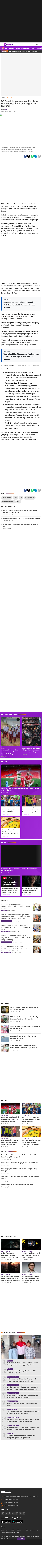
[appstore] (6, 1523)
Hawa (3, 109)
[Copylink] (39, 156)
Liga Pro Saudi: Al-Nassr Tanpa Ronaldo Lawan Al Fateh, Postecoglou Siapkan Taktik (31, 811)
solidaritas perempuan (9, 502)
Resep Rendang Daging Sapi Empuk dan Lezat (17, 1185)
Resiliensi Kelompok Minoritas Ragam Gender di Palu (21, 518)
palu (21, 498)
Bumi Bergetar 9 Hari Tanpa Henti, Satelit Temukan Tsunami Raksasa (19, 870)
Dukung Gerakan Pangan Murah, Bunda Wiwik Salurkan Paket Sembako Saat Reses (23, 1421)
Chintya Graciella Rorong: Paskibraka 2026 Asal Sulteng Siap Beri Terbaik (21, 1372)
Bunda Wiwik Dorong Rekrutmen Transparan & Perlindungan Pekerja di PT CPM (15, 927)
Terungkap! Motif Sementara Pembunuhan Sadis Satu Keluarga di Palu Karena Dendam (21, 357)
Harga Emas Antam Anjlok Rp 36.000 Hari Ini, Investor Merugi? (24, 1008)
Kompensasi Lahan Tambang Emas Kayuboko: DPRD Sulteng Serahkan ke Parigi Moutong (16, 938)
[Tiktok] (23, 1513)
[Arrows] (2, 730)
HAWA (3, 97)
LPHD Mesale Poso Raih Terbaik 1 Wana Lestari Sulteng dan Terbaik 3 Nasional (23, 1412)
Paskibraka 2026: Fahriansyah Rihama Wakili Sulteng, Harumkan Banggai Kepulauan (22, 1364)
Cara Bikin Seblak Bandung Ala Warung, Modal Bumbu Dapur (20, 1178)
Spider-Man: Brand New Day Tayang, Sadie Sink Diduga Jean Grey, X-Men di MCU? (22, 1380)
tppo (18, 502)
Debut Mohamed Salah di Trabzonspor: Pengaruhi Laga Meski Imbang (20, 789)
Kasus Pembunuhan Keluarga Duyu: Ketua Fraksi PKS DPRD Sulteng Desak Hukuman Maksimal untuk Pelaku (16, 917)
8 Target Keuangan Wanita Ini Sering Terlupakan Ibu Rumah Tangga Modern (23, 1047)
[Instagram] (16, 1513)
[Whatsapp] (9, 1513)
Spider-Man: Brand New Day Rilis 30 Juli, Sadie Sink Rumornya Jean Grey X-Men (23, 1396)
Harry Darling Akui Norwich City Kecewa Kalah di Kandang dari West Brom (10, 832)
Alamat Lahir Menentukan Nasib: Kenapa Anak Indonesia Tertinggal (9, 752)
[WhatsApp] (32, 156)
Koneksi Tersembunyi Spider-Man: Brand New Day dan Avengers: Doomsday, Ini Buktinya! (23, 1388)
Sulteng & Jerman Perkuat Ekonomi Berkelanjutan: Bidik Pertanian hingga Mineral (19, 305)
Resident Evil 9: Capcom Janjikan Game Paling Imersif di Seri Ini (30, 890)
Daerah (9, 97)
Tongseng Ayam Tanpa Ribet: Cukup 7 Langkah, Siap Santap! (19, 1170)
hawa (15, 498)
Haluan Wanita (6, 498)
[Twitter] (28, 156)
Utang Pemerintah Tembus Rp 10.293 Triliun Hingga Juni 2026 (25, 1028)
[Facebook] (25, 156)
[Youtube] (20, 1513)
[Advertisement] (21, 21)
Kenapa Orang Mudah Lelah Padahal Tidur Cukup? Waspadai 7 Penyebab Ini (21, 1437)
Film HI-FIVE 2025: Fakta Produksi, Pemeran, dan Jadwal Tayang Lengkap (10, 890)
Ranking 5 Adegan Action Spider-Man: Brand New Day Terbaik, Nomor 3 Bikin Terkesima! (10, 1279)
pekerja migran (30, 498)
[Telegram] (35, 156)
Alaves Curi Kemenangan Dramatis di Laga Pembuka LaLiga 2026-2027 (10, 810)
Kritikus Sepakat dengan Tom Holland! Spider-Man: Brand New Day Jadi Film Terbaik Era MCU (30, 1279)
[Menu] (2, 44)
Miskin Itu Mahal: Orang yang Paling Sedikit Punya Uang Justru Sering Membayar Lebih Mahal (31, 751)
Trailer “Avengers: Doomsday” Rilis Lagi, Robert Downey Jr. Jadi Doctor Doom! (9, 1256)
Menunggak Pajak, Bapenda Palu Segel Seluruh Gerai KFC (21, 525)
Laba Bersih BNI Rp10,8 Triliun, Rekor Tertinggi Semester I (23, 1037)
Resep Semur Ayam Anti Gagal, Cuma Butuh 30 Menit (19, 1163)
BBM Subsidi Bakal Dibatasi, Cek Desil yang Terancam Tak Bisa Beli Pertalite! (25, 1018)
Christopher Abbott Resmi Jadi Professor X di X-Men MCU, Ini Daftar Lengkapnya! (31, 1256)
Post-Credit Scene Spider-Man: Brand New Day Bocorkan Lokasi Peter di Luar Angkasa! (23, 1429)
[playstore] (17, 1523)
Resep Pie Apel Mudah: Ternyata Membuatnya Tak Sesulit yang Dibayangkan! (18, 1156)
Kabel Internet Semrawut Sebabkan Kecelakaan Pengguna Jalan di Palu (20, 511)
